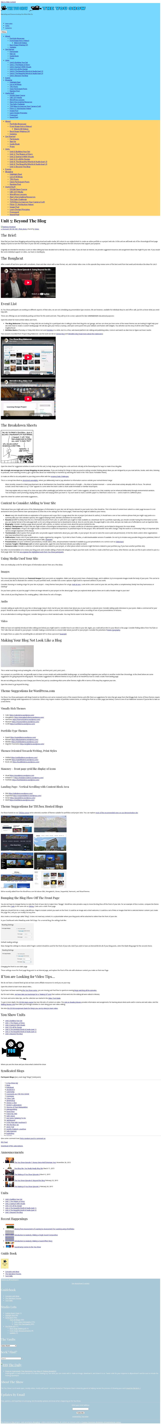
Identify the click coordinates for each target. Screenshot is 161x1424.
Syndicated (9, 1318)
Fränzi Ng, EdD (11, 1114)
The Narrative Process (13, 1274)
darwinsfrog (10, 1100)
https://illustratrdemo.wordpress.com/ (25, 739)
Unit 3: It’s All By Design (13, 1027)
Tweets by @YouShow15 (10, 1280)
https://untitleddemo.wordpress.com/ (24, 757)
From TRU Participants (22, 1324)
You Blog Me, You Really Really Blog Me (28, 1168)
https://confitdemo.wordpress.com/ (22, 724)
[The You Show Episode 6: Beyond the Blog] (9, 1180)
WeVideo (50, 330)
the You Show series (30, 990)
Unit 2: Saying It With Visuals (15, 1025)
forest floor (10, 1111)
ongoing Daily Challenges (60, 476)
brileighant (10, 1087)
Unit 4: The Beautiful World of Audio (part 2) (20, 1032)
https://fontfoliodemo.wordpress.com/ (25, 780)
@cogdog (36, 1422)
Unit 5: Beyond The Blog (14, 1034)
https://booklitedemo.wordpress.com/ (26, 762)
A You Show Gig (12, 1083)
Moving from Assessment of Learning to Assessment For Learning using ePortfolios (44, 1229)
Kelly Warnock (11, 1131)
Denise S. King (11, 1103)
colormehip (10, 1092)
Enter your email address (80, 1405)
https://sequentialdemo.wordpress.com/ (27, 796)
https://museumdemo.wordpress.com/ (25, 722)
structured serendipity (30, 480)
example (63, 634)
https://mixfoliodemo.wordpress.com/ (24, 742)
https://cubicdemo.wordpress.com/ (22, 715)
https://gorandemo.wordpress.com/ (22, 798)
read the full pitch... (133, 1388)
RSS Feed (4, 1142)
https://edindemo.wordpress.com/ (21, 793)
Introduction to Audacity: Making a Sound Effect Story (33, 1241)
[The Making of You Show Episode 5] (9, 1186)
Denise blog (60, 334)
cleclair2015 (10, 1090)
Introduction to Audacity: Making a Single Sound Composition (36, 1235)
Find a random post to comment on (32, 1138)
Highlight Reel (10, 1315)
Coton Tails (10, 1098)
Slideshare (119, 542)
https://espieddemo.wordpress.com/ (23, 737)
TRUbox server (24, 813)
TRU (12, 1422)
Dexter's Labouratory (14, 1105)
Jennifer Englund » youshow (16, 1129)
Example (49, 539)
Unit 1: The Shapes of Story (15, 1023)
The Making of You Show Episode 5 (27, 1186)
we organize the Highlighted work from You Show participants (42, 552)
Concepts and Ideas (12, 1272)
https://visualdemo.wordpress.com (22, 775)
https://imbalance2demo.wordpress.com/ (28, 778)
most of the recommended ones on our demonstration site (117, 813)
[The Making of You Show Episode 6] (9, 1174)
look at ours (76, 584)
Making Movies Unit (8, 1004)
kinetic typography (113, 630)
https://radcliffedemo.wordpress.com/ (25, 760)
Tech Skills (9, 1276)
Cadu (12, 906)
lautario (9, 1136)
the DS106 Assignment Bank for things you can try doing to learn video (32, 1008)
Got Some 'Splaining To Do (16, 1118)
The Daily (15, 1365)
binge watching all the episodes (85, 990)
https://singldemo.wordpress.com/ (32, 744)
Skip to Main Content (8, 2)
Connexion (10, 1096)
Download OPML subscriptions (12, 1146)
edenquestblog (11, 1109)
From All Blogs (15, 1320)
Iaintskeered (10, 1120)
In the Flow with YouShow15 (16, 1122)
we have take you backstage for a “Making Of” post (33, 994)
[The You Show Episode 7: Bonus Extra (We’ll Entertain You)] (9, 1162)
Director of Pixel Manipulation (17, 1107)
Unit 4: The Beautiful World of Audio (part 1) (20, 1029)
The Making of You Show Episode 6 (27, 1174)
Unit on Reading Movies (72, 1002)
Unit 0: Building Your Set (13, 1021)
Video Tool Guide (54, 998)
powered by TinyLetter (80, 1416)
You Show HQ (10, 1326)
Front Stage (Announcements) (20, 1331)
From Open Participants (22, 1322)
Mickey (31, 906)
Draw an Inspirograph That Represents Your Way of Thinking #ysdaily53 (30, 1371)
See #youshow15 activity (80, 1283)
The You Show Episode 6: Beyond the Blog (29, 1180)
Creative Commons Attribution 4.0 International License (101, 1422)
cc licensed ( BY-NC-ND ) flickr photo (14, 229)
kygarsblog (10, 1133)
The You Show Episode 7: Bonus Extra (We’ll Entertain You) (35, 1162)
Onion (37, 229)
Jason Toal (10, 1127)
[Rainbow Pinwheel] (8, 227)
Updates (13, 1333)
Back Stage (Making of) (18, 1329)
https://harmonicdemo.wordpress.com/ (26, 719)
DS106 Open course (26, 1002)
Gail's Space (10, 1116)
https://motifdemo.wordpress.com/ (22, 800)
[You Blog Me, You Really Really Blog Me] (9, 1168)
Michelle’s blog (73, 334)
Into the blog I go (12, 1125)
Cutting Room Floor (12, 1313)
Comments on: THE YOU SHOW (17, 1094)
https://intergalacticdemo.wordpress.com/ (29, 717)
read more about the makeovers (90, 334)
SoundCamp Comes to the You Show (27, 1247)
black (8, 1085)
